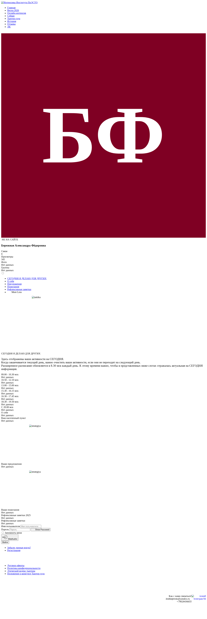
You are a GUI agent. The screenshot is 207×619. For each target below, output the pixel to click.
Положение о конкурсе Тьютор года (26, 573)
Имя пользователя (10, 526)
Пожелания (13, 286)
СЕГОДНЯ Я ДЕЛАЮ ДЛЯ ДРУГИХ (27, 278)
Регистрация (13, 550)
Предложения (14, 284)
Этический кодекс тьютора (21, 571)
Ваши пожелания (10, 509)
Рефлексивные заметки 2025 (16, 515)
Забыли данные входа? (19, 547)
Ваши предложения (11, 464)
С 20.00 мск (7, 407)
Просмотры (7, 256)
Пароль (5, 529)
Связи (4, 251)
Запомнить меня (13, 533)
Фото (4, 262)
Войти (5, 542)
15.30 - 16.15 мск (9, 391)
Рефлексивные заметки (19, 289)
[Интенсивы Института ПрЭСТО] (19, 2)
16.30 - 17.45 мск (9, 396)
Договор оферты (15, 565)
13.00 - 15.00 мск (9, 385)
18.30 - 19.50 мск (9, 401)
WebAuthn (12, 539)
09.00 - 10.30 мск (9, 374)
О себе (10, 281)
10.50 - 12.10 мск (9, 380)
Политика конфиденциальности (23, 568)
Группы (5, 267)
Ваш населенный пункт (13, 418)
